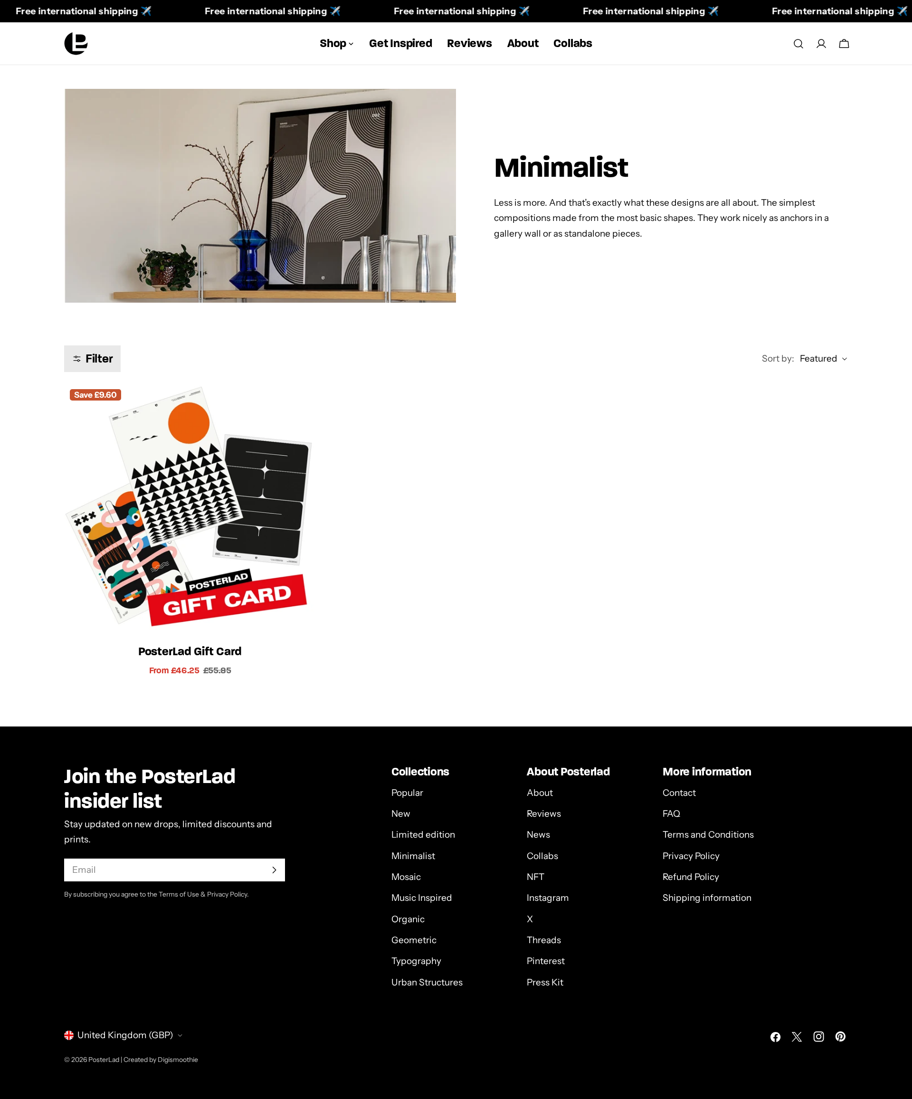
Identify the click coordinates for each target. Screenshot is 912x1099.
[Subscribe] (274, 870)
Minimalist (413, 856)
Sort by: (778, 358)
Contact (679, 792)
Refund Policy (691, 876)
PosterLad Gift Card (190, 651)
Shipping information (707, 897)
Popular (407, 792)
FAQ (671, 813)
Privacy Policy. (228, 894)
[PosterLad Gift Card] (190, 509)
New (400, 813)
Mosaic (406, 876)
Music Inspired (421, 897)
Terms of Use (179, 894)
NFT (535, 876)
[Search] (798, 43)
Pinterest (546, 961)
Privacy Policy (691, 856)
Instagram (548, 897)
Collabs (542, 856)
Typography (416, 961)
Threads (544, 940)
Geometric (414, 940)
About (540, 792)
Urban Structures (427, 982)
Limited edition (423, 835)
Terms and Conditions (708, 835)
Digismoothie (178, 1059)
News (538, 835)
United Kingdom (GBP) (125, 1035)
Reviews (544, 813)
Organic (408, 919)
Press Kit (545, 982)
